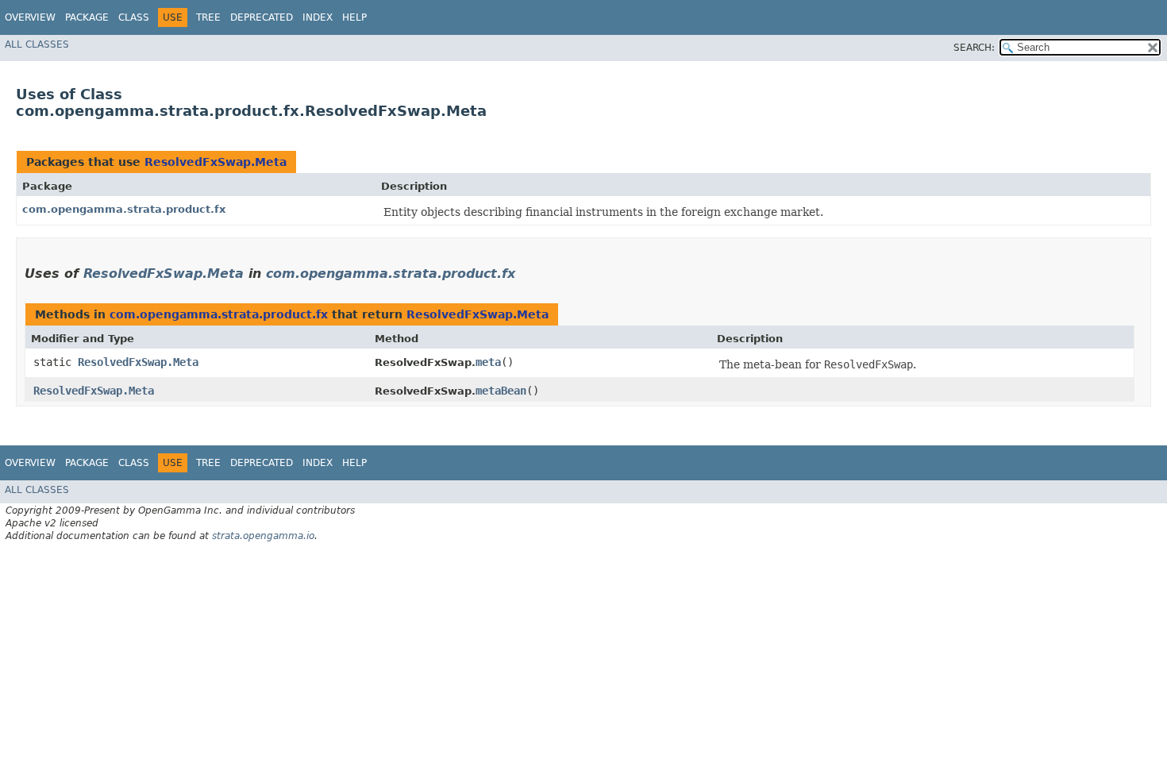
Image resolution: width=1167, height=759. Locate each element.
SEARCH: (974, 47)
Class (133, 17)
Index (317, 17)
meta (488, 362)
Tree (208, 17)
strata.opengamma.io (263, 535)
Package (87, 17)
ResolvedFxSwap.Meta (215, 162)
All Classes (37, 44)
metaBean (501, 390)
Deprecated (261, 17)
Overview (30, 17)
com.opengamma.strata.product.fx (123, 209)
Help (354, 17)
